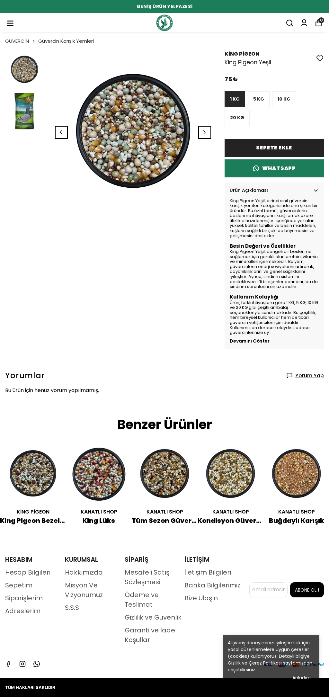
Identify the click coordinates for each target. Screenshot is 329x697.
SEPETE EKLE (274, 147)
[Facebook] (8, 664)
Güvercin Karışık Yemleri (66, 41)
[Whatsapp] (36, 664)
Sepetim (18, 585)
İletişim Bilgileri (207, 572)
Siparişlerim (24, 598)
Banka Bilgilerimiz (212, 585)
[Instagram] (22, 664)
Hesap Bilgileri (27, 572)
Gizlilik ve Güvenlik (153, 617)
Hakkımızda (84, 572)
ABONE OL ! (307, 590)
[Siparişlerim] (304, 23)
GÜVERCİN (17, 41)
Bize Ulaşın (201, 598)
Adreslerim (22, 610)
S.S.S (72, 607)
